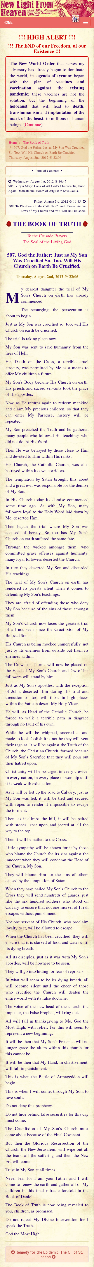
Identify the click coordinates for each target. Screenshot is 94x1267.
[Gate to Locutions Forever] (75, 18)
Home (8, 22)
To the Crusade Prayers (47, 236)
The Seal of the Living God (47, 242)
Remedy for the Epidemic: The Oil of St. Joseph (49, 1254)
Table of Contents (47, 170)
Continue (33, 124)
